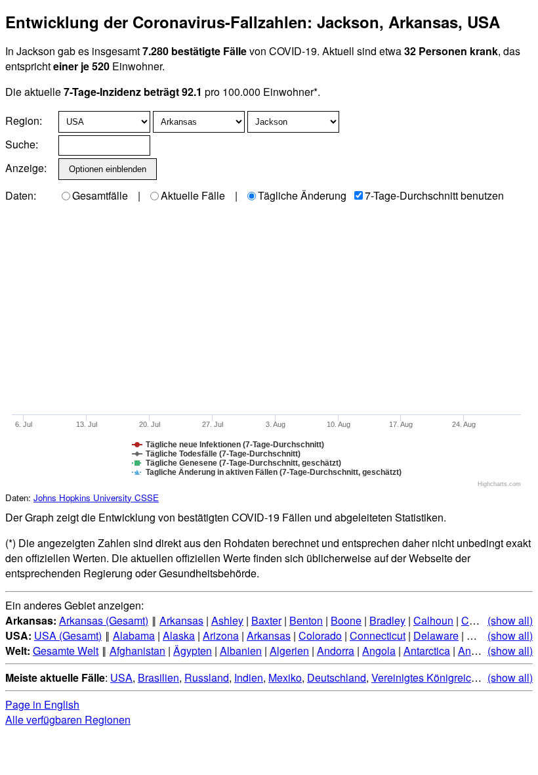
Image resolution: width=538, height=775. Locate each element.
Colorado (320, 635)
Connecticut (377, 635)
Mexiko (285, 677)
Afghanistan (137, 650)
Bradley (387, 620)
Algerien (289, 650)
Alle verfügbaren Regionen (68, 719)
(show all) (510, 620)
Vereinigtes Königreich (424, 677)
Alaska (179, 635)
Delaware (436, 635)
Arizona (221, 635)
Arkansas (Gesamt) (103, 620)
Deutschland (336, 677)
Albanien (241, 650)
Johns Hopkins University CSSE (96, 497)
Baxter (266, 620)
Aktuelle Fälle (193, 195)
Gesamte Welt (65, 650)
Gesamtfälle (100, 195)
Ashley (227, 620)
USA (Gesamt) (68, 635)
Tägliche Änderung (302, 195)
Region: (23, 120)
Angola (379, 650)
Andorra (335, 650)
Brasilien (158, 677)
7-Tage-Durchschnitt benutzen (434, 195)
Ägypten (192, 650)
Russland (206, 677)
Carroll (477, 620)
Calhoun (433, 620)
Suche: (21, 144)
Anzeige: (24, 167)
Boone (346, 620)
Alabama (134, 635)
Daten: (20, 195)
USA (121, 677)
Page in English (42, 704)
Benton (306, 620)
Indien (248, 677)
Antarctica (427, 650)
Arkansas (181, 620)
